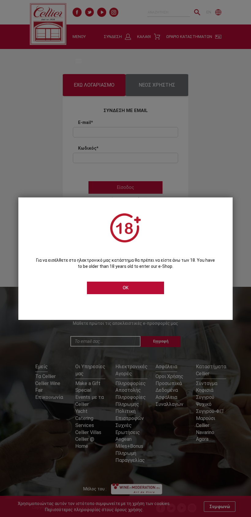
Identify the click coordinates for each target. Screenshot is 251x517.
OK (126, 287)
